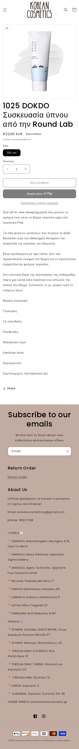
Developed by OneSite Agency (57, 740)
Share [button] (11, 388)
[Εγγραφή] (67, 451)
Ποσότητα (8, 161)
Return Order (17, 477)
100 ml (11, 153)
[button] (5, 10)
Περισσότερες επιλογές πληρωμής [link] (39, 203)
